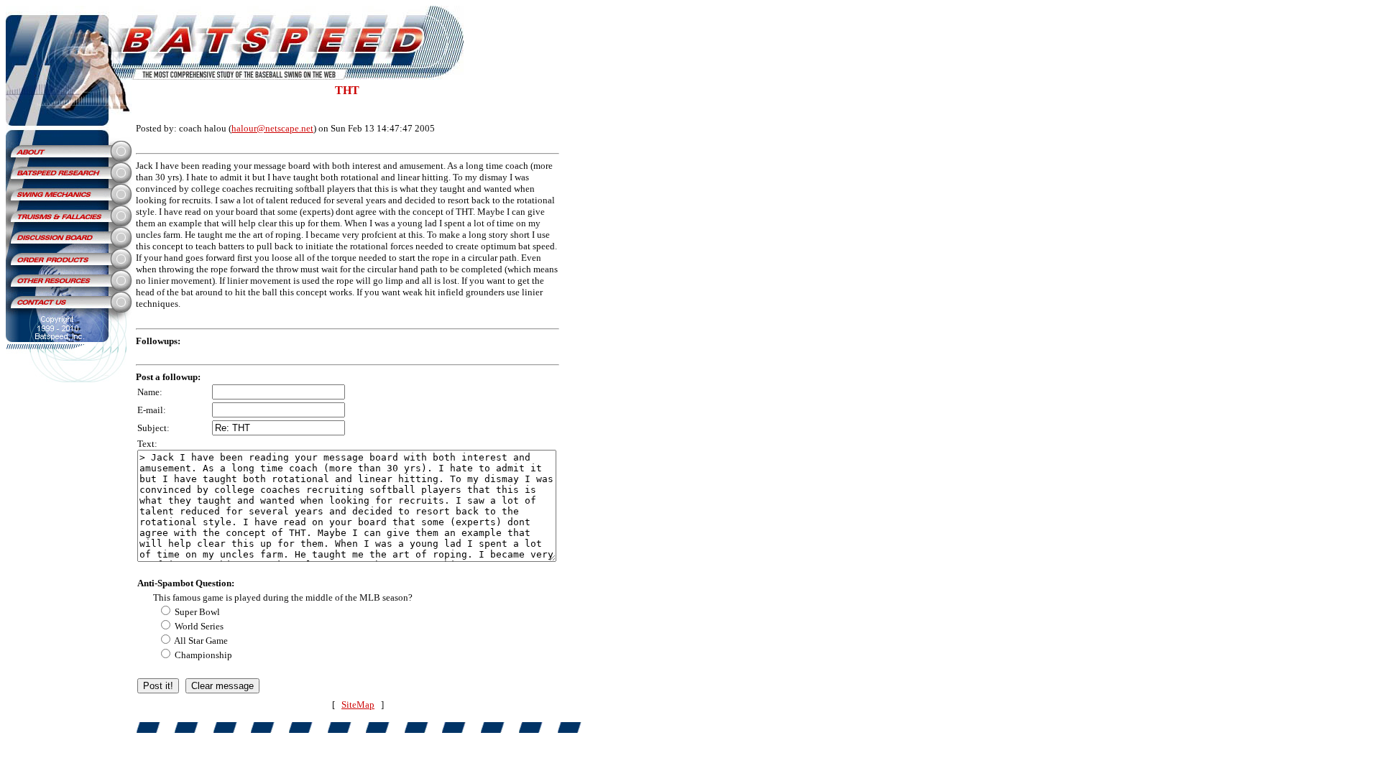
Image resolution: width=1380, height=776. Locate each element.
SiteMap (357, 704)
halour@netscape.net (272, 128)
